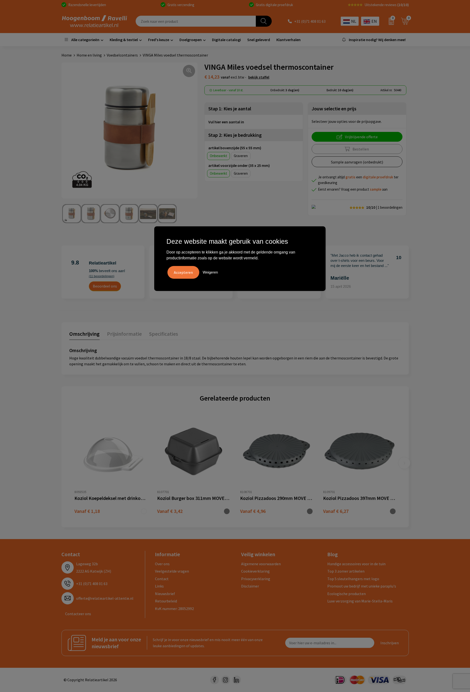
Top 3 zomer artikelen (345, 571)
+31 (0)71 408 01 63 (310, 21)
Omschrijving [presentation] (84, 333)
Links (159, 586)
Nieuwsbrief (165, 593)
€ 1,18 (87, 511)
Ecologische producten (346, 593)
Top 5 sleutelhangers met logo (353, 578)
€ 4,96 (253, 511)
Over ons (162, 563)
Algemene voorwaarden (261, 563)
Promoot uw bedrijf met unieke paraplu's (361, 586)
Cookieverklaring (255, 571)
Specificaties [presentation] (163, 333)
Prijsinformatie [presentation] (124, 333)
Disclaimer (250, 586)
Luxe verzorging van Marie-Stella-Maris (360, 601)
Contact (162, 578)
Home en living (89, 55)
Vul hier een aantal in (226, 121)
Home (66, 55)
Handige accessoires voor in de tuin (356, 563)
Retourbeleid (166, 601)
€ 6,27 (336, 511)
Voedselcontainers (122, 55)
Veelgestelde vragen (172, 571)
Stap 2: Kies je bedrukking (235, 135)
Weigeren (210, 272)
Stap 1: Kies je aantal (229, 108)
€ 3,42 (170, 511)
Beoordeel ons (105, 286)
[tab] (84, 335)
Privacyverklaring (255, 578)
